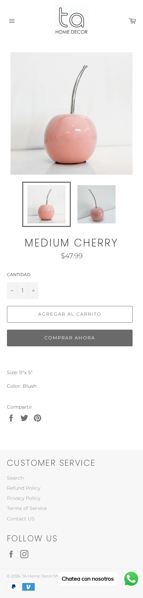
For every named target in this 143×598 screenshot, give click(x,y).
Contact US (21, 519)
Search (15, 478)
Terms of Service (27, 508)
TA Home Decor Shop (42, 576)
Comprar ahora (69, 337)
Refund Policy (23, 488)
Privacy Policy (23, 498)
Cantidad (19, 274)
